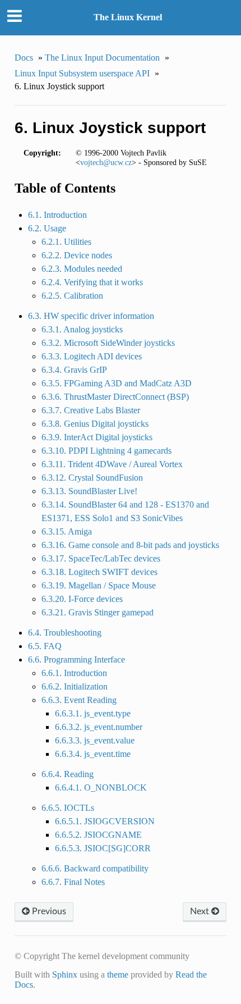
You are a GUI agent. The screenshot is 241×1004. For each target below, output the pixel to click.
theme (117, 974)
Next (200, 911)
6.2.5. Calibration (72, 295)
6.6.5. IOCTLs (67, 808)
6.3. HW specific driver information (91, 316)
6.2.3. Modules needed (81, 268)
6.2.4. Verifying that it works (92, 282)
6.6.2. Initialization (74, 686)
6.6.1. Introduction (74, 673)
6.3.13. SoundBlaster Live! (89, 491)
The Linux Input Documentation (102, 57)
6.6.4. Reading (67, 774)
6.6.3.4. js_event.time (93, 754)
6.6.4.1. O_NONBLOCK (101, 787)
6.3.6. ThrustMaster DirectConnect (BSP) (115, 396)
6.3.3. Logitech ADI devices (91, 356)
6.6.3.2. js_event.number (98, 727)
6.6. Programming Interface (76, 659)
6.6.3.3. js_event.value (95, 740)
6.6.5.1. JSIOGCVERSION (105, 821)
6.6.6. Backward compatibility (95, 868)
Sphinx (64, 974)
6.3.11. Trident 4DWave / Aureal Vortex (112, 464)
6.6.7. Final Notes (73, 882)
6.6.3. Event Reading (79, 700)
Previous (48, 911)
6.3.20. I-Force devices (82, 599)
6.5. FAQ (45, 646)
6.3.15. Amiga (66, 531)
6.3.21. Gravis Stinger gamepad (97, 612)
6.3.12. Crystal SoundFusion (92, 477)
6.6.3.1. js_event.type (93, 713)
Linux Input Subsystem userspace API (82, 73)
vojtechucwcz (106, 162)
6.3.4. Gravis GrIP (74, 370)
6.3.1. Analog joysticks (82, 329)
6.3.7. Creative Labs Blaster (90, 410)
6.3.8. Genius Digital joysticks (95, 423)
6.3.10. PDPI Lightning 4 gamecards (106, 450)
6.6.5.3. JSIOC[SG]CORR (103, 848)
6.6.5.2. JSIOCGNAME (98, 834)
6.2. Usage (47, 228)
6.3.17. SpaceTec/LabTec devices (100, 558)
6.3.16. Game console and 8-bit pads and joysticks (130, 545)
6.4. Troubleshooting (64, 632)
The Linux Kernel (128, 17)
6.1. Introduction (57, 215)
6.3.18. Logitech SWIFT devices (99, 572)
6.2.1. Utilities (66, 242)
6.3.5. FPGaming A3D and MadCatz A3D (116, 383)
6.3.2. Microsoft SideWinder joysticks (108, 343)
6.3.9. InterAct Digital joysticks (96, 437)
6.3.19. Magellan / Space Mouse (98, 585)
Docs (24, 57)
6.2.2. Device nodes (76, 255)
